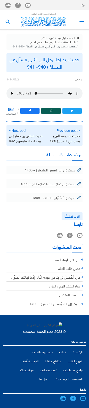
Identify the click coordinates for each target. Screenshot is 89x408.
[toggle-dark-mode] (83, 5)
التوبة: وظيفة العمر (67, 259)
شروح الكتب (47, 37)
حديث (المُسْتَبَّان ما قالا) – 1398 (54, 197)
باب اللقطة (70, 42)
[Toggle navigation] (81, 21)
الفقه (79, 80)
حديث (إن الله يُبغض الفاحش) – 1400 (50, 170)
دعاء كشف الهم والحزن (64, 286)
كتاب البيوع (56, 42)
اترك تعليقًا (72, 216)
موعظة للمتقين (69, 295)
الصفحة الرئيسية (67, 37)
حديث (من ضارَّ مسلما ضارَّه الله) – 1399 (48, 183)
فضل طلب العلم (69, 268)
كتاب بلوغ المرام (39, 42)
